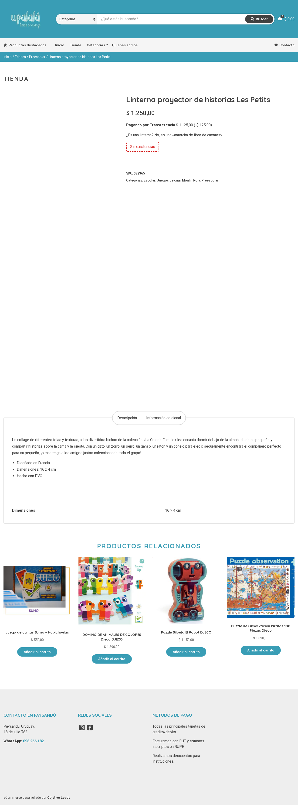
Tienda (75, 45)
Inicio (59, 45)
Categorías (96, 45)
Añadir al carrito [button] (37, 652)
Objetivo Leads (58, 797)
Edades (20, 57)
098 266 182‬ (33, 741)
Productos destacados (27, 45)
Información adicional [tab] (163, 418)
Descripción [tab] (127, 418)
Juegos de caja (169, 180)
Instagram (81, 727)
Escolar (150, 180)
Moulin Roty (191, 180)
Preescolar (37, 57)
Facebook (90, 727)
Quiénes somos (125, 45)
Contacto (287, 45)
